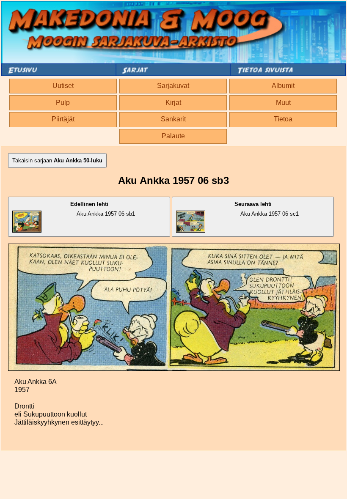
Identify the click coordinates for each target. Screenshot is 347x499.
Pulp (63, 102)
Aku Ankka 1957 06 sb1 (102, 209)
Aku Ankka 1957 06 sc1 (266, 209)
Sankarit (173, 119)
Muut (283, 102)
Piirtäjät (63, 119)
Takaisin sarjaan (57, 160)
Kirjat (173, 102)
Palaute (173, 136)
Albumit (283, 85)
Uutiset (63, 85)
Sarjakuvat (173, 85)
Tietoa (283, 119)
